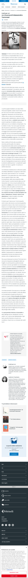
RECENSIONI (8, 7)
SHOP (5, 1)
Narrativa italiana (12, 359)
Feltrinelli (8, 84)
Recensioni (4, 359)
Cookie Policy (10, 569)
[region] (14, 562)
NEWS (3, 7)
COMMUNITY (23, 1)
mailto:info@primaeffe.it (15, 353)
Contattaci (14, 454)
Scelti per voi (12, 364)
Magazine (4, 519)
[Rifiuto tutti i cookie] (26, 547)
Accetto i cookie (14, 576)
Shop (3, 517)
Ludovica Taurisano (14, 377)
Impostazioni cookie (14, 572)
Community (5, 521)
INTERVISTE (14, 7)
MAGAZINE (14, 1)
